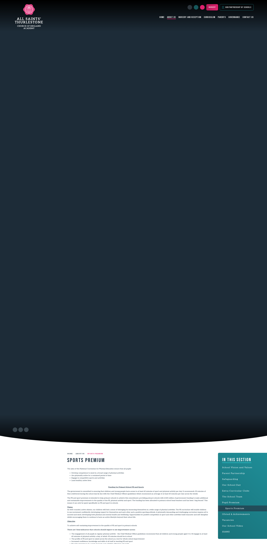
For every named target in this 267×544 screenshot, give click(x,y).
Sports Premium (95, 454)
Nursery (212, 7)
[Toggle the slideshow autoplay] (26, 429)
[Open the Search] (202, 7)
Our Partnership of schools (238, 7)
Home (70, 454)
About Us (80, 454)
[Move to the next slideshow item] (20, 429)
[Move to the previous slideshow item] (15, 429)
